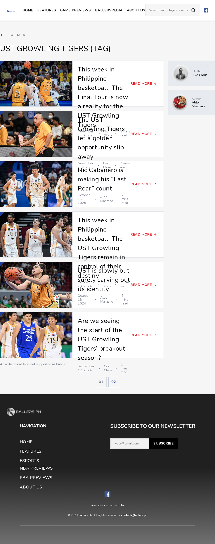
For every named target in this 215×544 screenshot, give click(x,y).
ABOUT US (136, 10)
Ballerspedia (109, 10)
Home (27, 10)
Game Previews (75, 10)
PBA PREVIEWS (36, 478)
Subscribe (163, 443)
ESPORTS (29, 461)
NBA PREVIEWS (36, 468)
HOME (26, 442)
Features (46, 10)
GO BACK (17, 35)
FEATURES (31, 451)
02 (113, 382)
